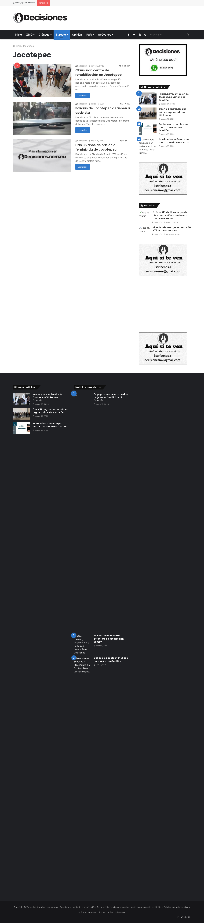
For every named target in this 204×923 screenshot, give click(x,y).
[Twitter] (134, 34)
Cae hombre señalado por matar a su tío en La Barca (174, 141)
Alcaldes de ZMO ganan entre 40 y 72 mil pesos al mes (172, 229)
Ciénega (44, 34)
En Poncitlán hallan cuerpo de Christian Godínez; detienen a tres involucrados (170, 215)
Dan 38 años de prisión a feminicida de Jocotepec (96, 147)
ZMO (29, 34)
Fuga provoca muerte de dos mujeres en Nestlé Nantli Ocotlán (111, 397)
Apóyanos (104, 34)
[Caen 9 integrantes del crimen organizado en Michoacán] (148, 113)
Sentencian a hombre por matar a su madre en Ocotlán (174, 127)
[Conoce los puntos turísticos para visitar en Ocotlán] (82, 776)
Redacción (82, 66)
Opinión (77, 34)
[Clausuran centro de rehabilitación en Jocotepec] (42, 80)
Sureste (61, 34)
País (89, 34)
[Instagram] (145, 34)
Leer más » (82, 95)
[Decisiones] (41, 17)
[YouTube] (139, 34)
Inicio (18, 34)
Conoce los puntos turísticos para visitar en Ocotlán (111, 659)
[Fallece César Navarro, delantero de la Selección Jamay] (82, 644)
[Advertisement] (133, 16)
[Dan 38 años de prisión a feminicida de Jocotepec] (42, 155)
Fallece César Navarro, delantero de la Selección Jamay (109, 638)
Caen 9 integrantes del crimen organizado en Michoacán (172, 112)
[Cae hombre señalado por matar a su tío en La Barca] (148, 146)
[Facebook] (128, 34)
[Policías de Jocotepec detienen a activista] (42, 118)
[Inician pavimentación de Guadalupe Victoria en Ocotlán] (148, 98)
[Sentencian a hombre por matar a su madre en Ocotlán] (148, 129)
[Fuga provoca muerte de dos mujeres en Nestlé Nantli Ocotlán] (82, 512)
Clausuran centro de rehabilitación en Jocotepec (98, 72)
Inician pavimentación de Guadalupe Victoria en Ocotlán (174, 97)
